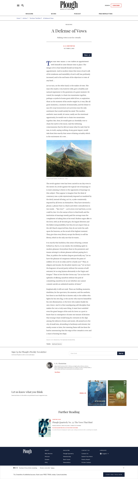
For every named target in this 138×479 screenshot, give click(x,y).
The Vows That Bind (35, 18)
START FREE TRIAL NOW (114, 474)
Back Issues (66, 459)
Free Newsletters (105, 13)
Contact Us (85, 453)
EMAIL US (83, 393)
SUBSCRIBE (116, 5)
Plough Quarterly (68, 453)
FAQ (46, 462)
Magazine (29, 13)
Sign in (52, 468)
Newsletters (67, 462)
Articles (25, 18)
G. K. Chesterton (69, 46)
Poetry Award (86, 459)
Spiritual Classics (57, 344)
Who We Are (48, 453)
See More (57, 372)
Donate (47, 459)
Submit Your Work (87, 456)
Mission (47, 456)
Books (53, 13)
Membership (67, 456)
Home (18, 18)
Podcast (77, 13)
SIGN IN (107, 5)
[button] (18, 5)
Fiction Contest (86, 462)
